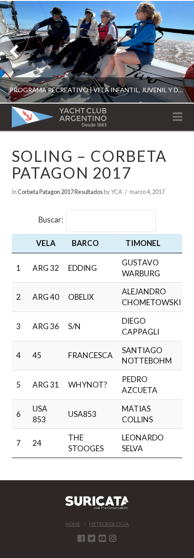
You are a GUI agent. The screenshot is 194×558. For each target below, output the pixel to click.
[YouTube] (102, 538)
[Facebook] (81, 538)
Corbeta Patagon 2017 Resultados (60, 191)
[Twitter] (91, 538)
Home (72, 524)
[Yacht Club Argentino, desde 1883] (59, 117)
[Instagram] (112, 538)
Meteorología (109, 524)
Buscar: (50, 220)
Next (175, 52)
